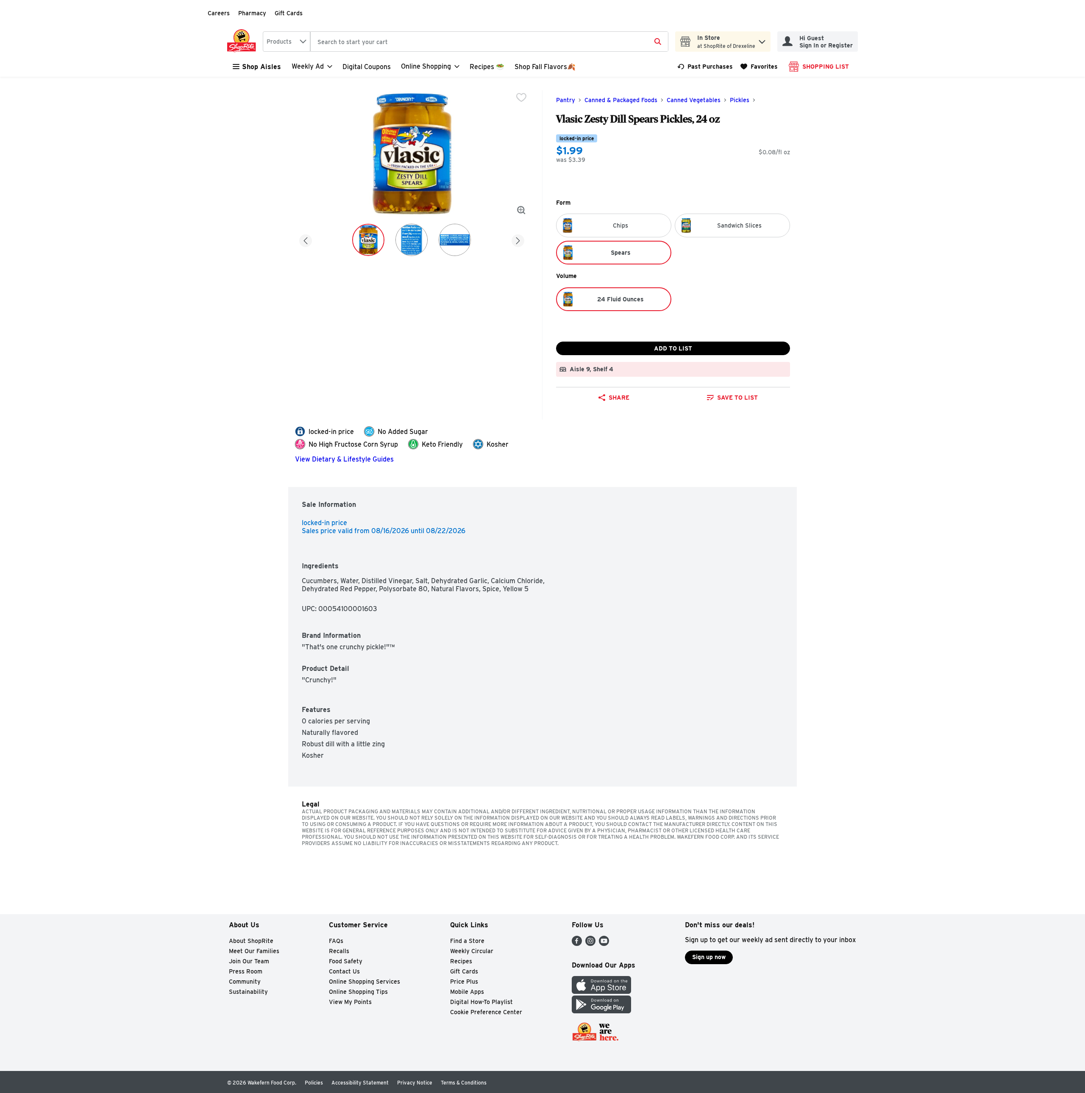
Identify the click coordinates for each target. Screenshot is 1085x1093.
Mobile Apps (467, 991)
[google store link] (601, 1011)
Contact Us (344, 971)
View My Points (350, 1001)
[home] (243, 41)
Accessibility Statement (360, 1082)
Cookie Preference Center (486, 1012)
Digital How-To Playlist (481, 1001)
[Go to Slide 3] (455, 240)
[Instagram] (590, 944)
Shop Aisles (261, 67)
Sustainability (248, 991)
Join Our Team (249, 961)
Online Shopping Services (364, 981)
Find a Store (467, 940)
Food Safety (345, 961)
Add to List (673, 348)
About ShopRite (251, 940)
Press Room (245, 971)
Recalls (339, 951)
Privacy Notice (414, 1082)
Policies (314, 1082)
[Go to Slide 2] (411, 240)
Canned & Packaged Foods (620, 100)
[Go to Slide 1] (368, 240)
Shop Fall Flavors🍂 (545, 67)
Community (245, 981)
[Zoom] (521, 210)
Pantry (565, 100)
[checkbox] (521, 97)
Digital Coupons (366, 67)
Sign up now (709, 957)
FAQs (336, 940)
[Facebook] (577, 944)
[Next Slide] (518, 239)
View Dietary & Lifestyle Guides (344, 459)
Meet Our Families (254, 951)
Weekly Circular (471, 951)
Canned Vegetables (694, 100)
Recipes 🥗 (487, 67)
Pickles (739, 100)
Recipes (461, 961)
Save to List (737, 397)
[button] (762, 40)
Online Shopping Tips (358, 991)
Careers (219, 13)
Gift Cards (289, 13)
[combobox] (286, 41)
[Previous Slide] (305, 239)
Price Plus (464, 981)
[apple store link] (601, 991)
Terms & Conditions (464, 1082)
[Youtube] (604, 944)
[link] (705, 66)
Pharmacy (252, 13)
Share (619, 397)
